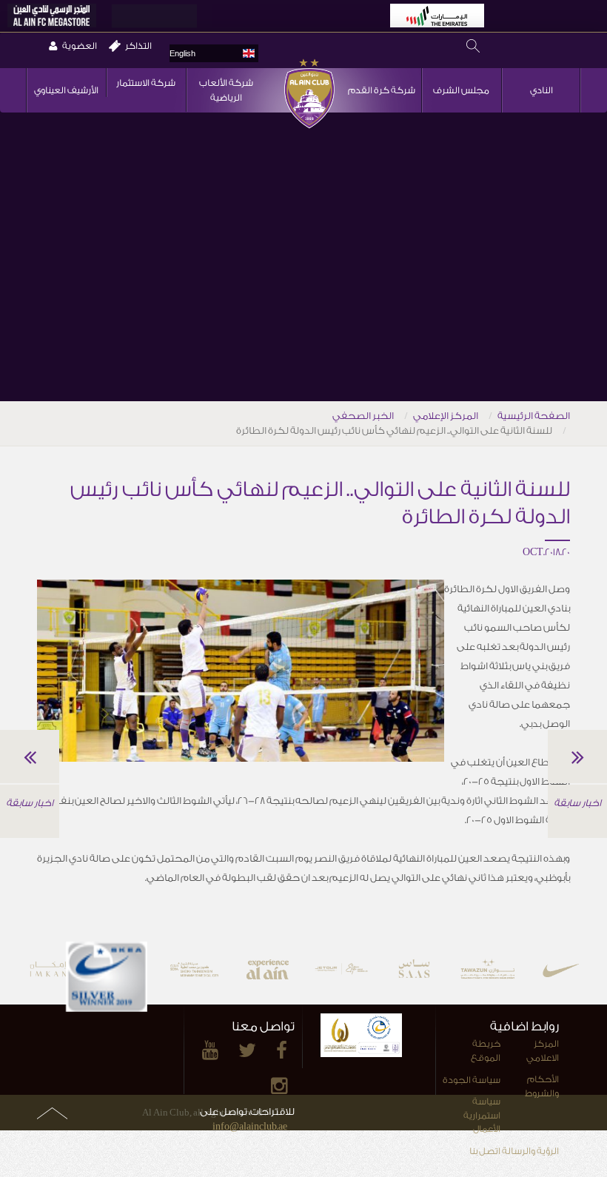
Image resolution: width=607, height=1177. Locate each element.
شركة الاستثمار (145, 83)
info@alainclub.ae (249, 1126)
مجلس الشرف (461, 90)
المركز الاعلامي (542, 1051)
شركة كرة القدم (381, 90)
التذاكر (138, 46)
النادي (541, 90)
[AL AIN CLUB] (309, 127)
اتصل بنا (484, 1151)
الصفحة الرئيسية (533, 415)
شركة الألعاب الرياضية (226, 90)
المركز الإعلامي (445, 415)
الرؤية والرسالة (530, 1151)
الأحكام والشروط (542, 1086)
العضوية (79, 46)
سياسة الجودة (471, 1080)
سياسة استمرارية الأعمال (481, 1115)
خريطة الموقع (485, 1051)
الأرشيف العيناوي (66, 90)
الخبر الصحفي (363, 415)
